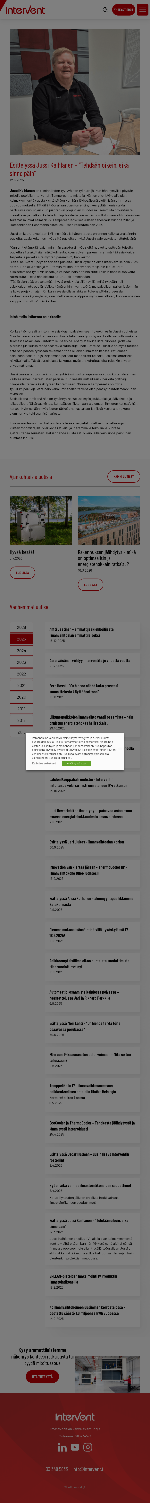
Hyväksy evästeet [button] (76, 763)
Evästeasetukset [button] (44, 763)
